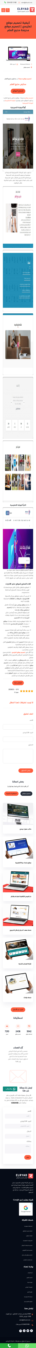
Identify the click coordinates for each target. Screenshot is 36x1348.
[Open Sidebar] (3, 10)
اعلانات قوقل (29, 1236)
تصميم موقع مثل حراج (27, 1255)
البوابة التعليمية (10, 100)
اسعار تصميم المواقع (27, 1231)
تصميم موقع (29, 98)
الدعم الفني (29, 1278)
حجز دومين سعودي (28, 1260)
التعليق (30, 745)
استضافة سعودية (28, 1226)
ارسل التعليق (25, 770)
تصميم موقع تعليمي (18, 652)
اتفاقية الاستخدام (28, 1302)
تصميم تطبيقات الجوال (27, 1245)
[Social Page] (31, 1330)
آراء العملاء (30, 1273)
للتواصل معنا (18, 683)
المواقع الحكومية (11, 793)
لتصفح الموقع (18, 91)
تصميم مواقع (26, 793)
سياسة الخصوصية (28, 1297)
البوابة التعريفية (27, 103)
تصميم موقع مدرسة (25, 78)
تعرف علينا (29, 1282)
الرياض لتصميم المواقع (21, 1178)
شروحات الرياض (28, 1287)
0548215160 (15, 1103)
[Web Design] (32, 9)
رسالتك (29, 1141)
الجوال (29, 1131)
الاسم (31, 720)
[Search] (8, 10)
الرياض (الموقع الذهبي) (23, 11)
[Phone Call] (9, 1345)
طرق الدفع (29, 1292)
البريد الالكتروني (28, 732)
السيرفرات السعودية (27, 1241)
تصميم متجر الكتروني (27, 1250)
